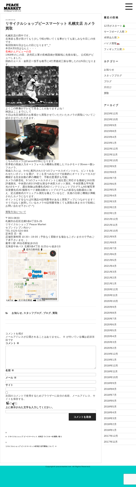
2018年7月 (110, 394)
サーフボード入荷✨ (116, 31)
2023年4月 (110, 137)
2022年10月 (111, 160)
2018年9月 (110, 383)
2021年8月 (110, 242)
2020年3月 (110, 342)
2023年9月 (110, 125)
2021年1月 (110, 283)
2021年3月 (110, 271)
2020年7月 (110, 318)
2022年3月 (110, 201)
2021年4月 (110, 265)
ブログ (47, 313)
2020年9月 (110, 306)
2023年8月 (110, 131)
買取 (55, 313)
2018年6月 (110, 400)
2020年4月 (110, 336)
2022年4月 (110, 195)
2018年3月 (110, 418)
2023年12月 (111, 113)
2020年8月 (110, 312)
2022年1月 (110, 213)
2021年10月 (111, 230)
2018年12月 (111, 365)
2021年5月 (110, 260)
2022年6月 (110, 183)
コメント (12, 343)
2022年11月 (111, 154)
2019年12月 (111, 353)
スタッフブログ (33, 313)
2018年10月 (111, 377)
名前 (9, 370)
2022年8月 (110, 172)
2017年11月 (111, 441)
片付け (108, 87)
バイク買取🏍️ (112, 43)
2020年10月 (111, 301)
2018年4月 (110, 412)
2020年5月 (110, 330)
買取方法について (15, 211)
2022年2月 (110, 207)
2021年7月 (110, 248)
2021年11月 (111, 224)
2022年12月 (111, 148)
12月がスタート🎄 (115, 25)
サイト (9, 384)
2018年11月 (111, 371)
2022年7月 (110, 178)
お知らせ (17, 313)
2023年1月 (110, 142)
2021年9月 (110, 236)
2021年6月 (110, 254)
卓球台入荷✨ (112, 37)
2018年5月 (110, 406)
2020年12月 (111, 289)
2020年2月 (110, 348)
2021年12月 (111, 219)
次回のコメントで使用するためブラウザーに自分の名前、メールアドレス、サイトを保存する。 (50, 397)
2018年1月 (110, 430)
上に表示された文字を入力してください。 (29, 407)
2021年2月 (110, 277)
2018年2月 (110, 424)
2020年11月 (111, 295)
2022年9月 (110, 166)
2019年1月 (110, 359)
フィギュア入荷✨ (114, 49)
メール (11, 377)
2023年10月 (111, 119)
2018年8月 (110, 389)
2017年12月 (111, 435)
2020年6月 (110, 324)
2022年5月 (110, 189)
